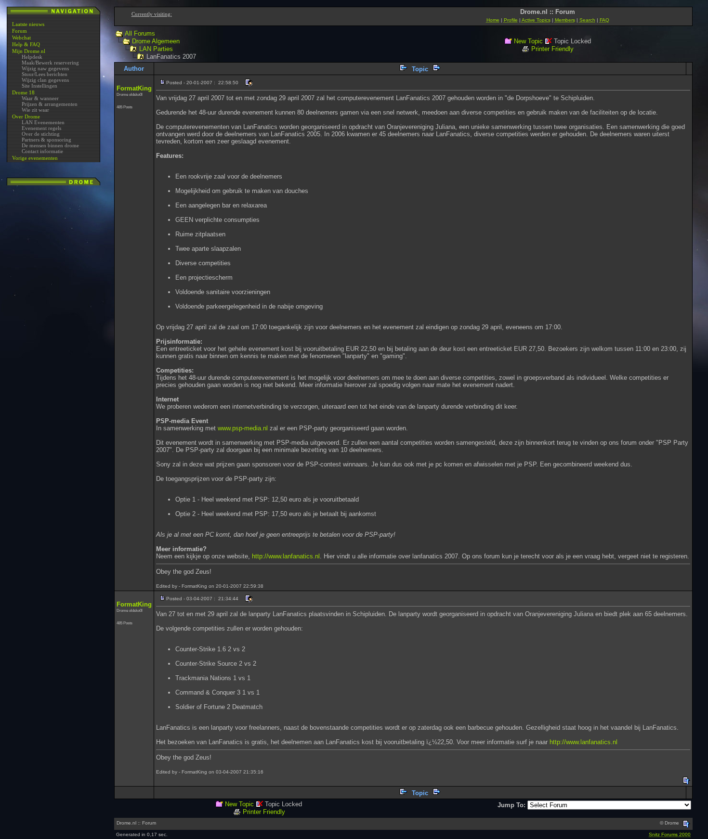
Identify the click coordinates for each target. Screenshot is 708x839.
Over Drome (26, 116)
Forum (19, 31)
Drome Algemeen (156, 41)
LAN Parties (156, 48)
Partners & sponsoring (46, 139)
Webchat (21, 37)
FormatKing (134, 88)
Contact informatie (42, 151)
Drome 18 (23, 92)
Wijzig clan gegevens (45, 80)
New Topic (528, 41)
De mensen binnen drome (50, 145)
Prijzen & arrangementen (50, 104)
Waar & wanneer (40, 98)
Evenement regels (41, 128)
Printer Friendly (552, 48)
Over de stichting (41, 134)
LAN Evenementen (43, 122)
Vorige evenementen (35, 158)
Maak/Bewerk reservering (50, 62)
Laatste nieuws (28, 24)
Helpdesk (32, 57)
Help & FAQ (26, 44)
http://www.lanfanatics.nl (286, 556)
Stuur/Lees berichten (44, 74)
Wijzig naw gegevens (45, 68)
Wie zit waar (35, 110)
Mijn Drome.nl (28, 51)
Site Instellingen (39, 86)
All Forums (140, 33)
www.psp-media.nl (243, 428)
